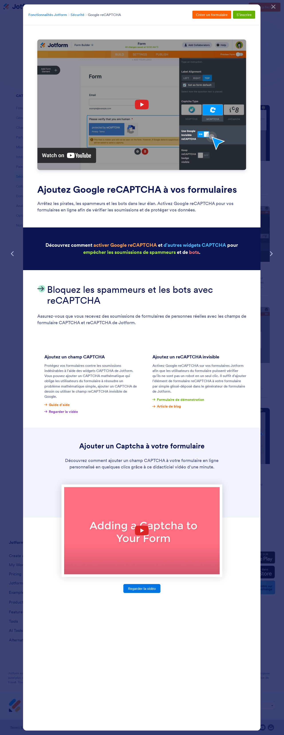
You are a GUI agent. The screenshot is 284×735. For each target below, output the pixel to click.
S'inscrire (244, 14)
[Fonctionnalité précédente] (12, 254)
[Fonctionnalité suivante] (271, 254)
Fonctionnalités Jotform (47, 14)
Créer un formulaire (212, 14)
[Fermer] (273, 7)
